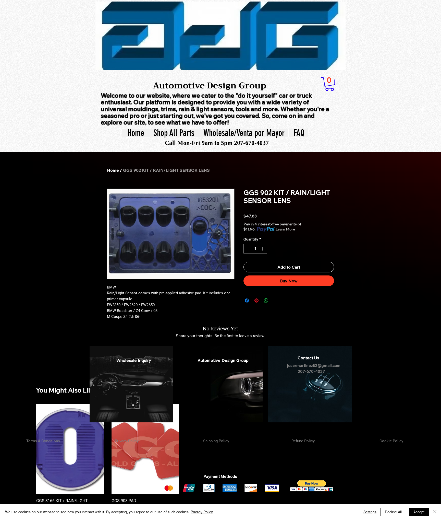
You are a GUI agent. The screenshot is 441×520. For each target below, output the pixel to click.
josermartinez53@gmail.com (313, 365)
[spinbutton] (255, 248)
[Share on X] (276, 300)
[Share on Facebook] (247, 300)
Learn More (285, 229)
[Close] (435, 512)
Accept (418, 511)
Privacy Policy (202, 511)
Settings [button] (369, 511)
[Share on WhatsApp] (266, 300)
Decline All (393, 511)
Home (113, 170)
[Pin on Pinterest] (256, 300)
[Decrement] (247, 248)
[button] (329, 84)
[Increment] (263, 248)
